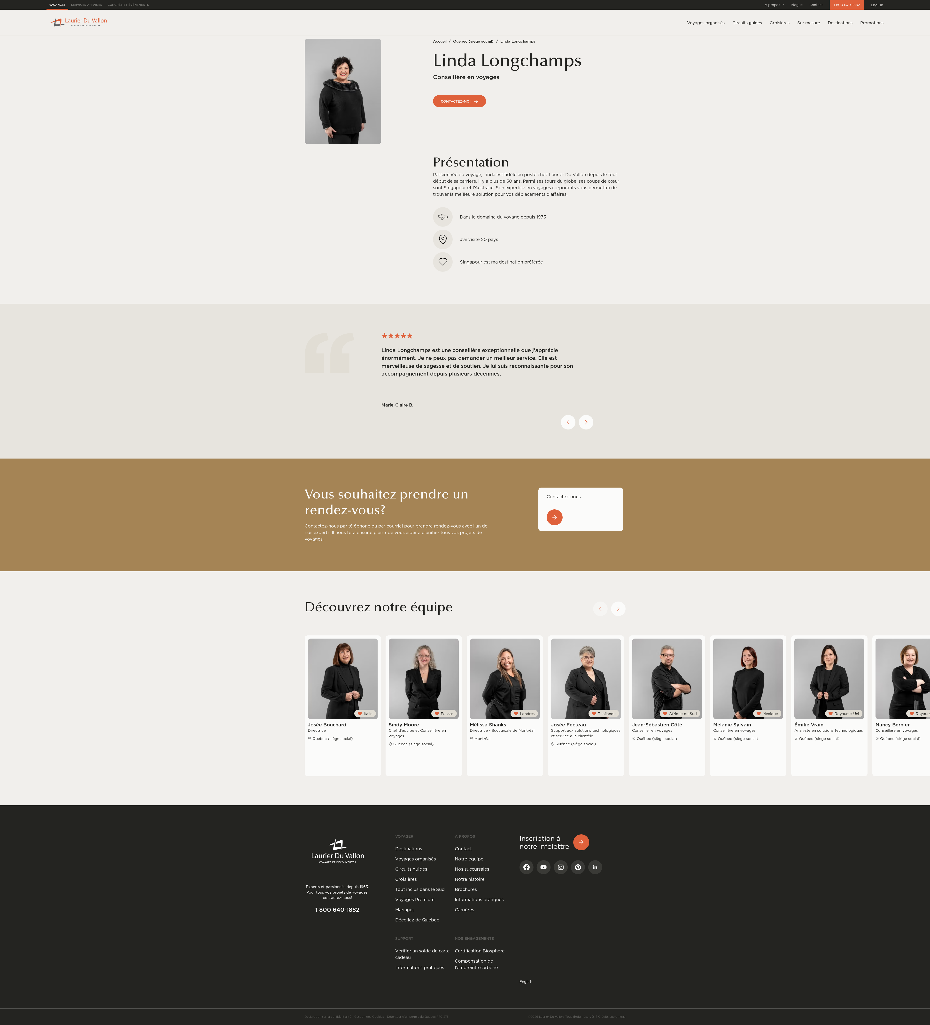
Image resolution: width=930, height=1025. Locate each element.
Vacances (57, 5)
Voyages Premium (414, 900)
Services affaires (86, 5)
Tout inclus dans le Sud (420, 889)
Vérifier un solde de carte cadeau (422, 954)
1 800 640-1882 (847, 4)
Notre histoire (470, 879)
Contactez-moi (456, 101)
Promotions (872, 23)
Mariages (405, 910)
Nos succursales (472, 869)
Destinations (840, 23)
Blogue (797, 4)
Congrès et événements (128, 5)
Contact (816, 4)
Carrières (464, 910)
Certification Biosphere (480, 951)
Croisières (406, 879)
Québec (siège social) (473, 41)
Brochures (466, 889)
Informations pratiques (479, 900)
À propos (772, 4)
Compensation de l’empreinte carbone (476, 964)
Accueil (440, 41)
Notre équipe (469, 859)
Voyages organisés (415, 859)
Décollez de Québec (417, 920)
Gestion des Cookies (369, 1017)
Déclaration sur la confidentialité (328, 1017)
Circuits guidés (411, 869)
